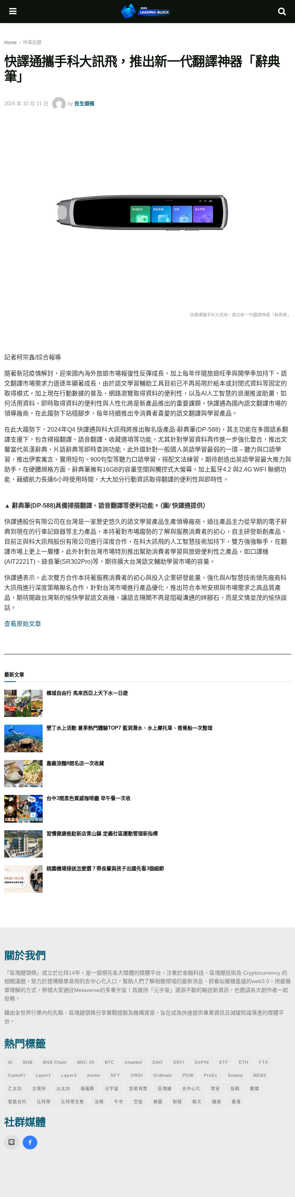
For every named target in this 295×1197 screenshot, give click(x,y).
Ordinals (162, 1075)
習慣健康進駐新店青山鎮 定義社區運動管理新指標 (102, 833)
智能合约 (17, 1101)
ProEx (210, 1075)
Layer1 (43, 1075)
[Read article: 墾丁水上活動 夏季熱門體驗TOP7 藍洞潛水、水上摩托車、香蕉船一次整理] (23, 738)
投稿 (235, 1088)
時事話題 (32, 42)
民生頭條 (84, 103)
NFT (115, 1075)
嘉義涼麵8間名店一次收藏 (75, 763)
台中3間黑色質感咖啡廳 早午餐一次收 (88, 798)
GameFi (16, 1075)
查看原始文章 (22, 624)
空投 (138, 1101)
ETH (244, 1062)
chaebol (133, 1062)
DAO (157, 1062)
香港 (236, 1101)
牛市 (118, 1101)
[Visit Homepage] (147, 11)
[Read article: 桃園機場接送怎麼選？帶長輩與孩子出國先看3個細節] (23, 879)
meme (93, 1075)
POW (188, 1075)
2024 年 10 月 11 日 (26, 103)
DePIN (202, 1062)
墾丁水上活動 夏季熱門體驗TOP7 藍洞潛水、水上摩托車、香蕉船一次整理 (129, 728)
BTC (109, 1062)
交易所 (39, 1088)
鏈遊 (216, 1101)
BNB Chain (55, 1062)
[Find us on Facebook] (30, 1142)
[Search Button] (282, 11)
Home (10, 42)
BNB (28, 1062)
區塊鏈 (165, 1088)
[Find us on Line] (11, 1142)
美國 (157, 1101)
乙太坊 (15, 1088)
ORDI (137, 1075)
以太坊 (63, 1088)
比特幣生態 (72, 1101)
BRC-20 (85, 1062)
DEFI (178, 1062)
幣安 (215, 1088)
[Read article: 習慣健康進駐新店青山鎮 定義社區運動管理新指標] (23, 844)
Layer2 (69, 1075)
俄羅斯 (87, 1088)
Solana (235, 1075)
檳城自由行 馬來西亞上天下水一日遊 (87, 693)
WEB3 (259, 1075)
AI (10, 1062)
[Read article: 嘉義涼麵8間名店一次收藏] (23, 774)
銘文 (197, 1101)
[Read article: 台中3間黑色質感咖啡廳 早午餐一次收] (23, 809)
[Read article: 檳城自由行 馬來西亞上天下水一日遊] (23, 703)
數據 (254, 1088)
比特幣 (44, 1101)
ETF (224, 1062)
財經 (177, 1101)
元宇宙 (112, 1088)
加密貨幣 (138, 1088)
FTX (263, 1062)
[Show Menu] (13, 11)
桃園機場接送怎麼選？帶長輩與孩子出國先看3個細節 (105, 868)
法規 (99, 1101)
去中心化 (191, 1088)
